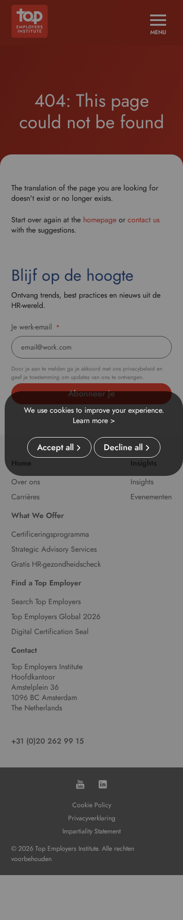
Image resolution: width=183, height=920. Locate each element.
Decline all (123, 447)
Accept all (55, 447)
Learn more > (94, 420)
